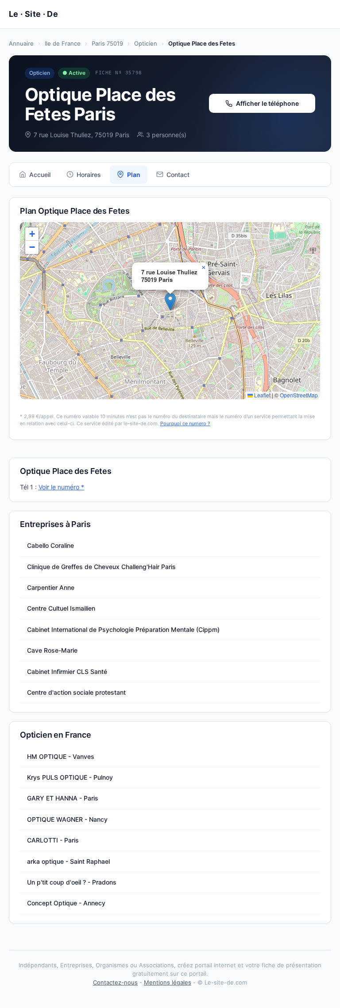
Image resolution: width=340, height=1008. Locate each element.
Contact (177, 174)
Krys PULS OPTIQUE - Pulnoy (70, 777)
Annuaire (21, 43)
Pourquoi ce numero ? (185, 423)
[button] (170, 301)
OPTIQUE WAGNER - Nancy (67, 819)
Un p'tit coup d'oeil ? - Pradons (71, 882)
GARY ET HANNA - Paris (62, 798)
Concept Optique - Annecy (66, 903)
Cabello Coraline (50, 545)
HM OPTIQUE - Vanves (60, 756)
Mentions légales (167, 982)
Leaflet (261, 395)
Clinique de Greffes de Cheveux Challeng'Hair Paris (101, 566)
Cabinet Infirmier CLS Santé (67, 671)
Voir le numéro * (61, 487)
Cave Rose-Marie (52, 650)
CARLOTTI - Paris (53, 840)
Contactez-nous (115, 982)
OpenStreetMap (299, 395)
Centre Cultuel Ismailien (61, 608)
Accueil (39, 174)
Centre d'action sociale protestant (76, 692)
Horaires (89, 174)
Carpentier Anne (50, 587)
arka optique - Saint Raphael (68, 861)
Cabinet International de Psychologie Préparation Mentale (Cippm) (123, 629)
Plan (133, 174)
